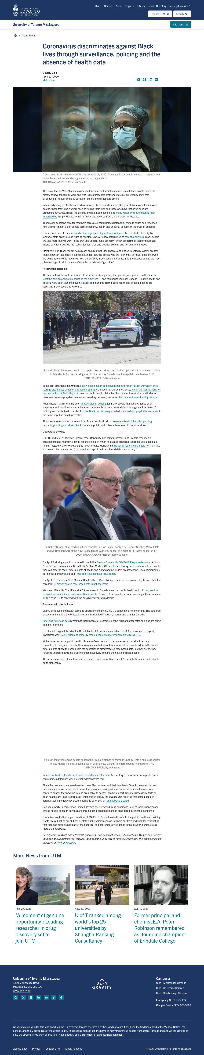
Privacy (36, 1048)
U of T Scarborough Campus (171, 993)
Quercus (108, 5)
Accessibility (20, 1048)
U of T (98, 5)
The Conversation (65, 842)
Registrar (130, 5)
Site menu (179, 24)
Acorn (119, 5)
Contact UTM (53, 1048)
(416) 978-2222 (177, 1000)
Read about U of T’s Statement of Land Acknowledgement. (91, 1034)
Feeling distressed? (179, 5)
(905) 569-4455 (21, 990)
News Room (28, 35)
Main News (49, 80)
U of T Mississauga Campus (171, 982)
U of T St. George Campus (170, 987)
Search (180, 13)
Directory (161, 5)
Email (151, 5)
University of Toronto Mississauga (36, 24)
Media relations (73, 1048)
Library (141, 5)
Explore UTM (158, 13)
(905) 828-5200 (182, 1005)
